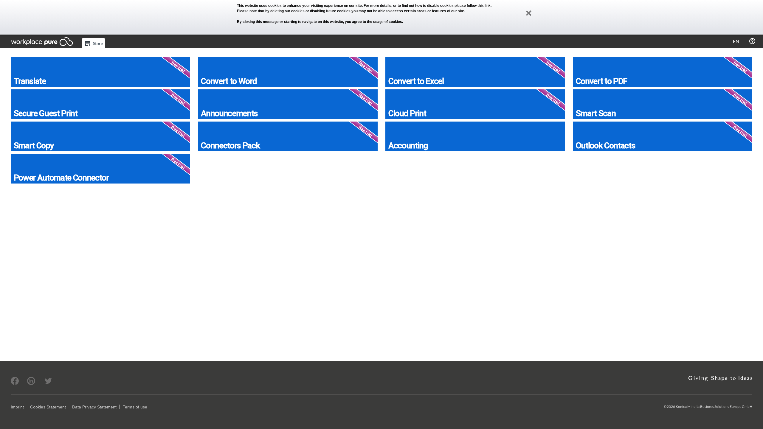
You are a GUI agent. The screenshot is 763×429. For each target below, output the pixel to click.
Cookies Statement (48, 407)
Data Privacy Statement (94, 407)
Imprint (17, 407)
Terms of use (135, 407)
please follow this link (473, 6)
